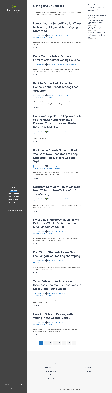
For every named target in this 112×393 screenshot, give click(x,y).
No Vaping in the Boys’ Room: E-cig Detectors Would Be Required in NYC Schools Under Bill (56, 223)
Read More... (36, 48)
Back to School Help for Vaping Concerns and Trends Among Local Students (56, 86)
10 (69, 343)
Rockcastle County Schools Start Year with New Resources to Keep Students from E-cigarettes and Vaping (55, 155)
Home (88, 360)
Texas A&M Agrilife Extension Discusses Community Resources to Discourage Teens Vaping (57, 284)
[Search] (21, 384)
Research (51, 378)
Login (14, 388)
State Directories (51, 371)
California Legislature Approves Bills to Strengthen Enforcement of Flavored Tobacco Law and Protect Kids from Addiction (57, 121)
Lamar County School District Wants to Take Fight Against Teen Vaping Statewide (57, 27)
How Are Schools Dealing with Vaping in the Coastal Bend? (53, 316)
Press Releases (51, 375)
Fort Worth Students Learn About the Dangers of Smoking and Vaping (56, 254)
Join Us (88, 364)
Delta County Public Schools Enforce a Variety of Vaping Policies (56, 58)
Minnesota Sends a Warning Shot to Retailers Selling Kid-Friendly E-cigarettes (97, 9)
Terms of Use (88, 371)
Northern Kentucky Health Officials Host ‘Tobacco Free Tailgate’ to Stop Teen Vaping (57, 190)
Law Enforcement (51, 364)
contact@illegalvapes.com (14, 210)
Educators (38, 37)
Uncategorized (56, 168)
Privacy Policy (88, 367)
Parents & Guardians (46, 37)
